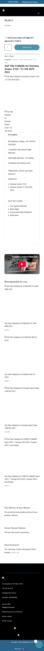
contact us (14, 552)
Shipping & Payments (8, 607)
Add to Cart (27, 47)
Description (12, 135)
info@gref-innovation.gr (9, 593)
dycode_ (26, 649)
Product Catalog (7, 620)
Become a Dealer (7, 616)
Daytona (15, 59)
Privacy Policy (6, 604)
